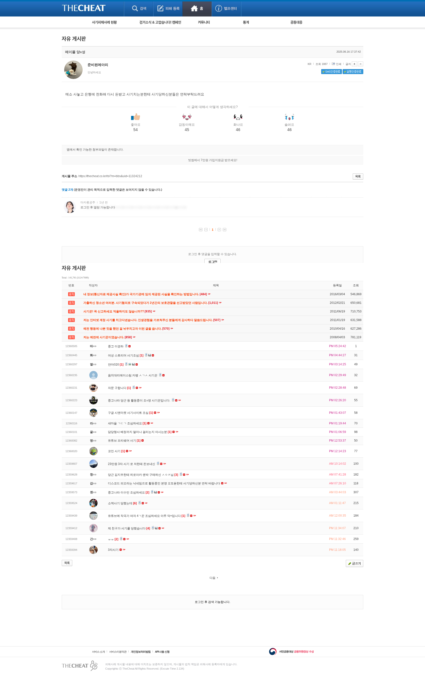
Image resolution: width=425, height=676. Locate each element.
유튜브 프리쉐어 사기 (124, 440)
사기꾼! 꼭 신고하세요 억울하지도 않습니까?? (117, 311)
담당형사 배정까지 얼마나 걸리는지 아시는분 (139, 432)
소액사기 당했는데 (122, 503)
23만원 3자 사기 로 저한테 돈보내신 (132, 464)
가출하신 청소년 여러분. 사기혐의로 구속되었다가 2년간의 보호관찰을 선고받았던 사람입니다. (151, 303)
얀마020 (115, 364)
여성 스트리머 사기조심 (125, 355)
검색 (138, 8)
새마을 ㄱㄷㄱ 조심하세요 (127, 423)
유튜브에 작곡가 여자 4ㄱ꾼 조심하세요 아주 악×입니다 (146, 516)
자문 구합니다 (119, 388)
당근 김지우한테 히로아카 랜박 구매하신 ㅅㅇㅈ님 (143, 474)
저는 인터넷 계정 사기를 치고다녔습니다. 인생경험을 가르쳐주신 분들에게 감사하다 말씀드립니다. (152, 320)
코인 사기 (116, 451)
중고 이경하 (116, 346)
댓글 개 (67, 189)
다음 (212, 578)
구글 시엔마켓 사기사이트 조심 (130, 413)
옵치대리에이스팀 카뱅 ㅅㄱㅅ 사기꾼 (133, 375)
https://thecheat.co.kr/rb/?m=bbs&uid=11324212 (110, 176)
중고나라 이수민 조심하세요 (128, 492)
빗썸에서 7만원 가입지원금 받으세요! (212, 160)
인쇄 (338, 63)
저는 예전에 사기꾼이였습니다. (108, 337)
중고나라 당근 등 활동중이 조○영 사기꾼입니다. (139, 400)
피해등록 (167, 8)
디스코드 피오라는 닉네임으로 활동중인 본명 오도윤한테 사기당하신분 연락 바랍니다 (164, 483)
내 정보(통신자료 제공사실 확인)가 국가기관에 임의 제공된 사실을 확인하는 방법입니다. (145, 294)
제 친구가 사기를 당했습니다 (129, 528)
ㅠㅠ (113, 539)
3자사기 (113, 550)
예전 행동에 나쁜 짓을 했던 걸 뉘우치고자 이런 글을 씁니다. (126, 328)
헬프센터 (226, 8)
